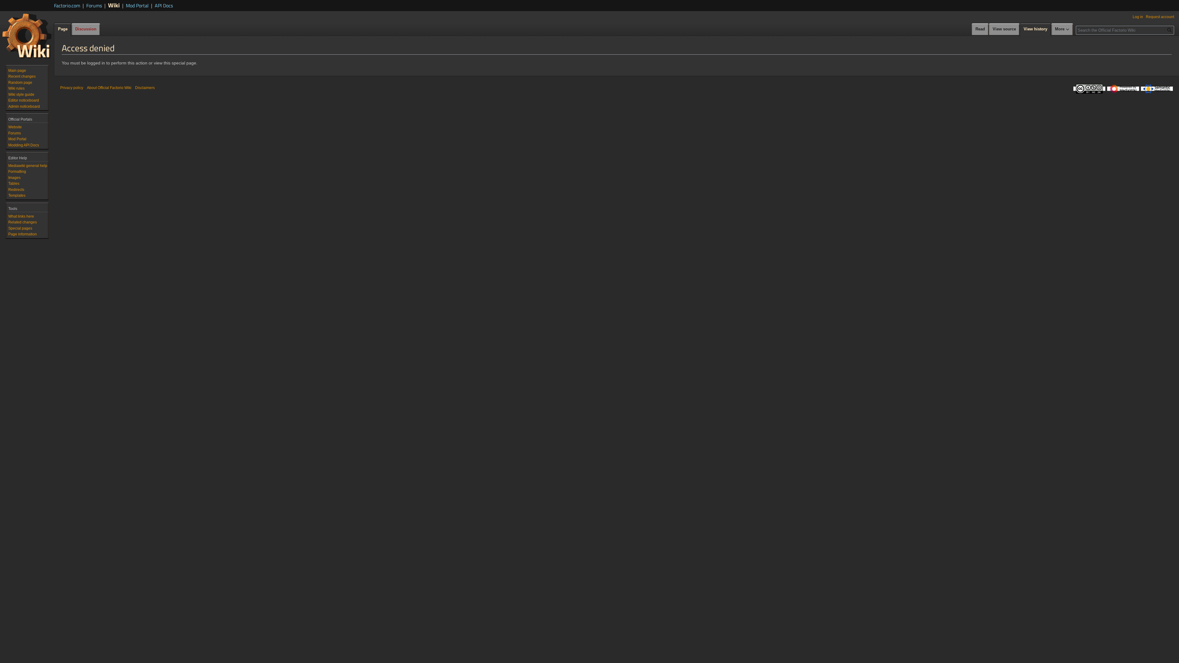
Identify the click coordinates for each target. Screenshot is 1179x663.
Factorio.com (67, 5)
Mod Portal (137, 5)
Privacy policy (71, 88)
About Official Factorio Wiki (109, 88)
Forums (94, 5)
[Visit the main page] (27, 35)
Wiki (114, 5)
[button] (1062, 29)
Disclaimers (145, 88)
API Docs (164, 5)
